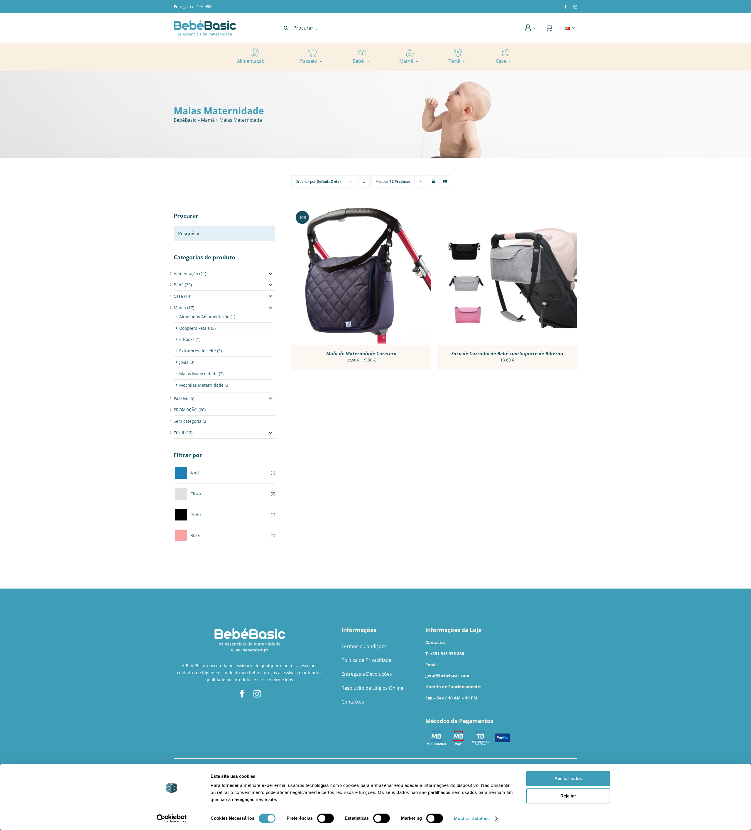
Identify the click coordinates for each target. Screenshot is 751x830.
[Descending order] (364, 181)
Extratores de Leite (197, 351)
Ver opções (345, 275)
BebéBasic (185, 120)
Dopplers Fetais (194, 328)
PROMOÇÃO (185, 410)
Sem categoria (188, 421)
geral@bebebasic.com (447, 675)
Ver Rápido (378, 275)
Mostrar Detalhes (472, 818)
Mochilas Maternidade (201, 385)
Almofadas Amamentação (204, 317)
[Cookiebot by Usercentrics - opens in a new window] (171, 818)
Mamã (208, 120)
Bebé (179, 285)
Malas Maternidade (198, 373)
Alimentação (186, 273)
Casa (178, 296)
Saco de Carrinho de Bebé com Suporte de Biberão (507, 353)
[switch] (325, 818)
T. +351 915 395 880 (444, 653)
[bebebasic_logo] (205, 22)
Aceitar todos (568, 778)
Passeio (181, 398)
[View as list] (445, 181)
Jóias (183, 362)
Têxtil (179, 432)
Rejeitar (568, 795)
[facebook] (566, 7)
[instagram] (575, 7)
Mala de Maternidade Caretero (361, 353)
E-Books (186, 339)
